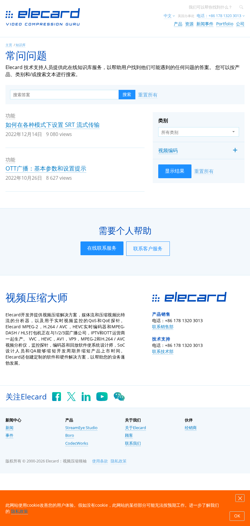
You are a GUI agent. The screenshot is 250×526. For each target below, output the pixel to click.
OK (237, 516)
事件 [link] (9, 435)
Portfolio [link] (224, 24)
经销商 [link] (191, 427)
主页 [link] (8, 44)
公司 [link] (240, 24)
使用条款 (100, 461)
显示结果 (174, 170)
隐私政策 (119, 461)
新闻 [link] (9, 427)
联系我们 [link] (133, 443)
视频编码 (168, 150)
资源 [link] (189, 24)
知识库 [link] (21, 44)
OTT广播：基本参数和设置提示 (45, 168)
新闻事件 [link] (204, 24)
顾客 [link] (129, 435)
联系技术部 (162, 351)
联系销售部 (162, 326)
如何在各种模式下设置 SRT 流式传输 (52, 125)
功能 (10, 115)
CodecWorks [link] (76, 443)
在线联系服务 (101, 248)
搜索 (127, 94)
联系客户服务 (147, 248)
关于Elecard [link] (135, 427)
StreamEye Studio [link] (81, 427)
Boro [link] (69, 435)
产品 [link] (178, 24)
